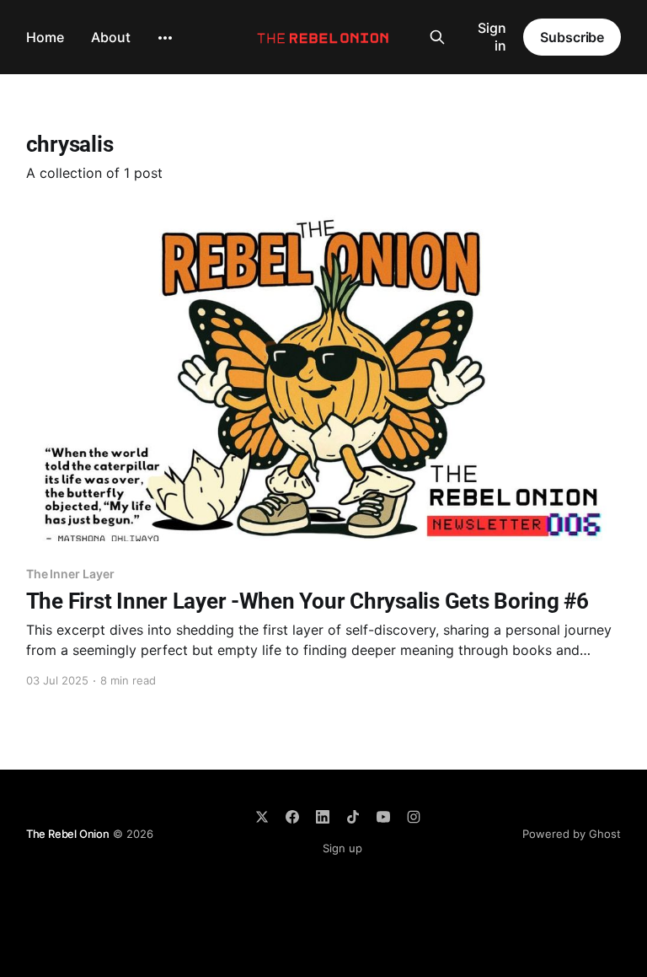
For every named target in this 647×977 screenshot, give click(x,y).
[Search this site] (438, 37)
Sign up (342, 848)
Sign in (492, 36)
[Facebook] (292, 817)
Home (45, 37)
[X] (262, 817)
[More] (165, 38)
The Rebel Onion (68, 833)
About (111, 37)
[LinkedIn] (322, 817)
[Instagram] (413, 817)
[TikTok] (353, 817)
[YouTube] (383, 817)
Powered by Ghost (571, 833)
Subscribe (572, 37)
